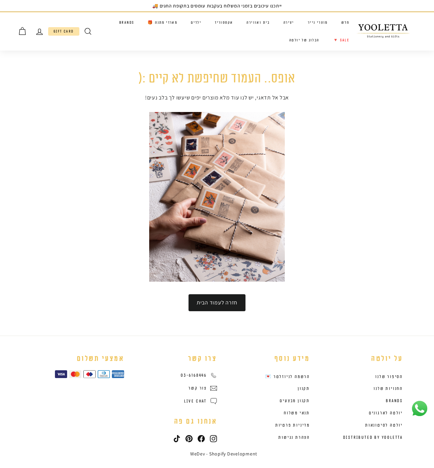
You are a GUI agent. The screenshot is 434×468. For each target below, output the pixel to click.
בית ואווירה (258, 22)
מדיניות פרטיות (292, 425)
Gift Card (64, 31)
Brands (126, 22)
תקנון (304, 388)
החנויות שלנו (388, 388)
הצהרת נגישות (294, 437)
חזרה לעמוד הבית (217, 302)
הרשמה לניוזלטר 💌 (287, 376)
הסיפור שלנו (389, 376)
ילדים (196, 22)
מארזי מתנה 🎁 (162, 22)
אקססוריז (224, 22)
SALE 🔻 (341, 40)
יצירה (288, 22)
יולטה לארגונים (386, 413)
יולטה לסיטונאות (384, 425)
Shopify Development (233, 454)
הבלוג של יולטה (304, 40)
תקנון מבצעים (295, 401)
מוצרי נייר (318, 22)
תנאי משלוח (297, 413)
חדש (345, 22)
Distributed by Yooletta (373, 437)
